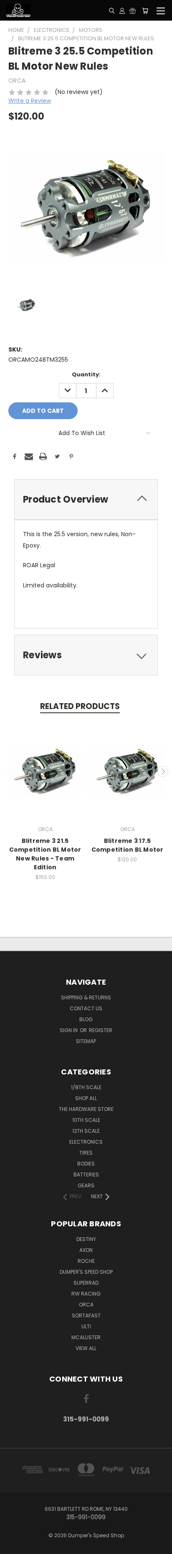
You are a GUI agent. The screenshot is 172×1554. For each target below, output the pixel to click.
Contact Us (86, 1008)
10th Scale (86, 1120)
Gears (86, 1185)
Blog (86, 1019)
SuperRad (86, 1282)
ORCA (86, 1304)
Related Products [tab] (80, 706)
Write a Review (29, 100)
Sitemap (86, 1041)
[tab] (86, 499)
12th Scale (86, 1130)
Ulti (86, 1326)
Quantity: (86, 374)
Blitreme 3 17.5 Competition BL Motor (127, 845)
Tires (86, 1152)
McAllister (86, 1337)
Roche (86, 1261)
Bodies (86, 1163)
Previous (9, 771)
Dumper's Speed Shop (86, 1271)
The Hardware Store (86, 1109)
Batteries (86, 1174)
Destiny (86, 1239)
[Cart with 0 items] (145, 10)
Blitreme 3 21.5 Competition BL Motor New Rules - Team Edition (45, 854)
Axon (86, 1250)
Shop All (86, 1098)
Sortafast (86, 1315)
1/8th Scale (86, 1087)
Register (100, 1030)
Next (162, 771)
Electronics (86, 1141)
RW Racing (86, 1293)
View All (86, 1348)
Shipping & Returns (86, 997)
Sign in (69, 1030)
